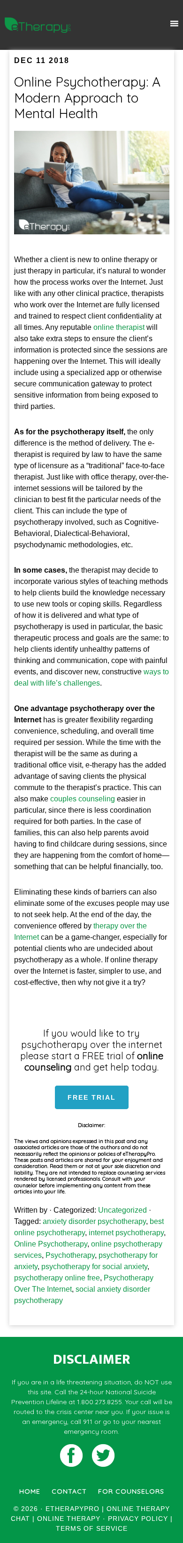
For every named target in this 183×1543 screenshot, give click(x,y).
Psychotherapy (70, 1255)
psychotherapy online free (57, 1278)
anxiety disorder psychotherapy (94, 1221)
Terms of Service (92, 1528)
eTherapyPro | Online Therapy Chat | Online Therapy (38, 25)
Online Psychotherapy (50, 1244)
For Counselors (131, 1491)
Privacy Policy (138, 1518)
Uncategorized (122, 1210)
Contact (69, 1491)
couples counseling (82, 799)
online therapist (119, 327)
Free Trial (92, 1097)
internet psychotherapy (126, 1233)
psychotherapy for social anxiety (94, 1267)
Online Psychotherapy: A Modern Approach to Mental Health (87, 97)
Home (29, 1491)
